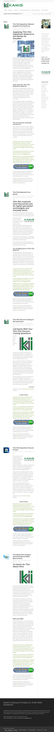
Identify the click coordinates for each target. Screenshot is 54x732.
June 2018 (43, 106)
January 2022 (44, 89)
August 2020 (44, 100)
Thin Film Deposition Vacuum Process (23, 449)
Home (39, 13)
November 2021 (44, 91)
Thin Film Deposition (22, 27)
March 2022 (43, 88)
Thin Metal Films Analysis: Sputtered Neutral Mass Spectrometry (22, 556)
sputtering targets (17, 143)
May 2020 (43, 101)
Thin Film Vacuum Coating (25, 197)
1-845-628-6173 (12, 1)
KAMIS (18, 181)
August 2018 (44, 104)
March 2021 (43, 95)
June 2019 (43, 103)
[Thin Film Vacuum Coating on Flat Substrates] (6, 322)
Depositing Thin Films (29, 323)
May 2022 (43, 86)
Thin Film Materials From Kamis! (22, 193)
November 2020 (44, 97)
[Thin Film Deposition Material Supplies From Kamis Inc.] (6, 26)
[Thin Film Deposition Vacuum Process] (6, 450)
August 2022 (44, 85)
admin (23, 29)
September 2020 (44, 98)
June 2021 (43, 92)
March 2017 (43, 107)
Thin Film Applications (30, 196)
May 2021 (43, 94)
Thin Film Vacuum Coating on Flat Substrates (23, 320)
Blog (42, 13)
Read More (31, 387)
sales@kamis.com (28, 718)
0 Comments (21, 196)
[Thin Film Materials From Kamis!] (6, 194)
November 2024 (44, 83)
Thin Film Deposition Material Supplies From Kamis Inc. (23, 25)
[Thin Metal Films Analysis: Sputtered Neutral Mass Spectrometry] (6, 557)
